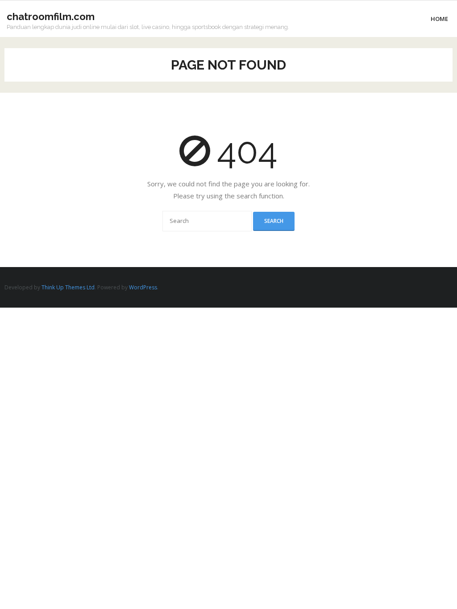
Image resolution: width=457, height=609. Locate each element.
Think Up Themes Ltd (68, 287)
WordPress (143, 287)
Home (439, 19)
